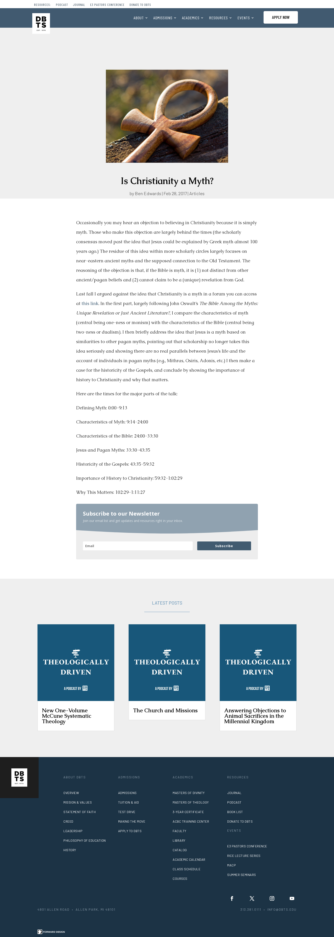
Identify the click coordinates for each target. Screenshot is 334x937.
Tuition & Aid (128, 802)
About (139, 18)
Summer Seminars (241, 875)
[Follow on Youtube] (292, 898)
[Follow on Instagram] (272, 898)
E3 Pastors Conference (107, 5)
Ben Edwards (148, 193)
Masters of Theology (191, 802)
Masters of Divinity (189, 793)
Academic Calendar (189, 859)
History (69, 850)
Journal (79, 5)
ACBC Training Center (191, 821)
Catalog (180, 850)
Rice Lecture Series (244, 856)
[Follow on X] (252, 898)
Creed (68, 821)
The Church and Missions (165, 710)
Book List (235, 812)
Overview (71, 793)
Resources (218, 18)
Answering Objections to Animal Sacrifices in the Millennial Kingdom (255, 716)
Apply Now (280, 17)
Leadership (72, 831)
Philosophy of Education (84, 840)
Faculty (179, 831)
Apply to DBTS (130, 831)
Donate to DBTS (140, 5)
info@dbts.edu (282, 909)
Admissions (162, 18)
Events (243, 18)
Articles (196, 193)
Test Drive (126, 812)
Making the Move (131, 821)
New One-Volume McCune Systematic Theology (66, 716)
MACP (231, 865)
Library (179, 840)
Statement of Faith (79, 812)
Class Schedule (186, 869)
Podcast (62, 5)
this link (90, 303)
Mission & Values (77, 802)
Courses (180, 878)
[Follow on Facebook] (232, 898)
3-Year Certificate (188, 812)
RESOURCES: (42, 5)
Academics (190, 18)
